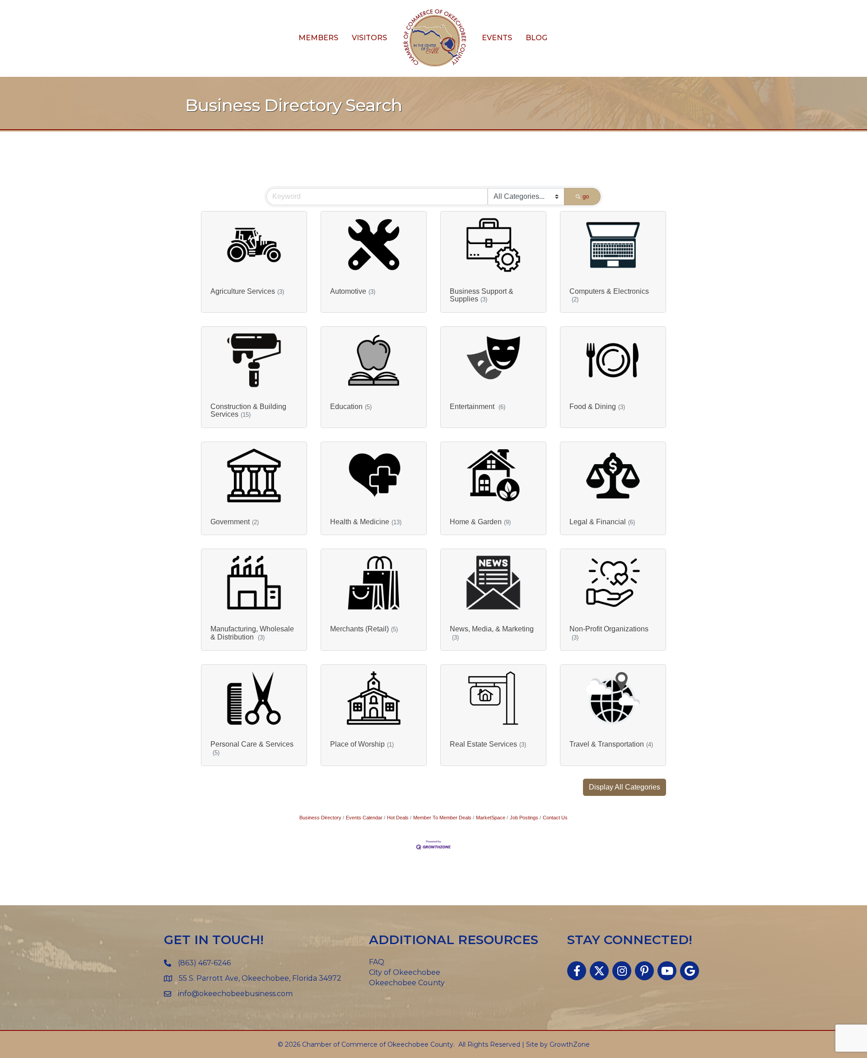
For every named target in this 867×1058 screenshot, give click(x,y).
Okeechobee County (407, 982)
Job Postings (524, 817)
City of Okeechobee (404, 972)
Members (318, 37)
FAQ (376, 962)
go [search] (586, 196)
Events (497, 37)
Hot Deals (398, 817)
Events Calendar (364, 817)
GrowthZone (570, 1044)
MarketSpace (490, 817)
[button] (624, 787)
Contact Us (555, 817)
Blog (536, 37)
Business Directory (320, 817)
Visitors (369, 37)
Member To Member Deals (442, 817)
